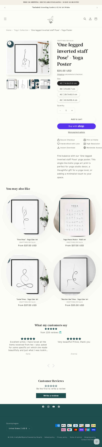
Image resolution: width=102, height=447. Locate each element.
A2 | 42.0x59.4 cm (68, 100)
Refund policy (49, 437)
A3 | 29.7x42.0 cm (68, 94)
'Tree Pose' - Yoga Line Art (27, 240)
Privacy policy (62, 437)
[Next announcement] (97, 7)
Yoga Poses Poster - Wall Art (74, 240)
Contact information (88, 440)
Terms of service (76, 437)
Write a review (51, 395)
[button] (5, 19)
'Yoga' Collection (21, 30)
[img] (51, 329)
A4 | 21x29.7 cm (67, 89)
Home (8, 30)
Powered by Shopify (34, 437)
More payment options (76, 132)
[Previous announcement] (5, 7)
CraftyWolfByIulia (20, 437)
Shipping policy (90, 437)
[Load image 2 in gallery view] (23, 84)
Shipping (60, 74)
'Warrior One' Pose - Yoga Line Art (74, 299)
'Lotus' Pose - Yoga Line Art (27, 299)
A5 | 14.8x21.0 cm (68, 83)
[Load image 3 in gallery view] (34, 84)
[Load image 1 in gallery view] (12, 84)
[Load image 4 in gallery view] (45, 84)
